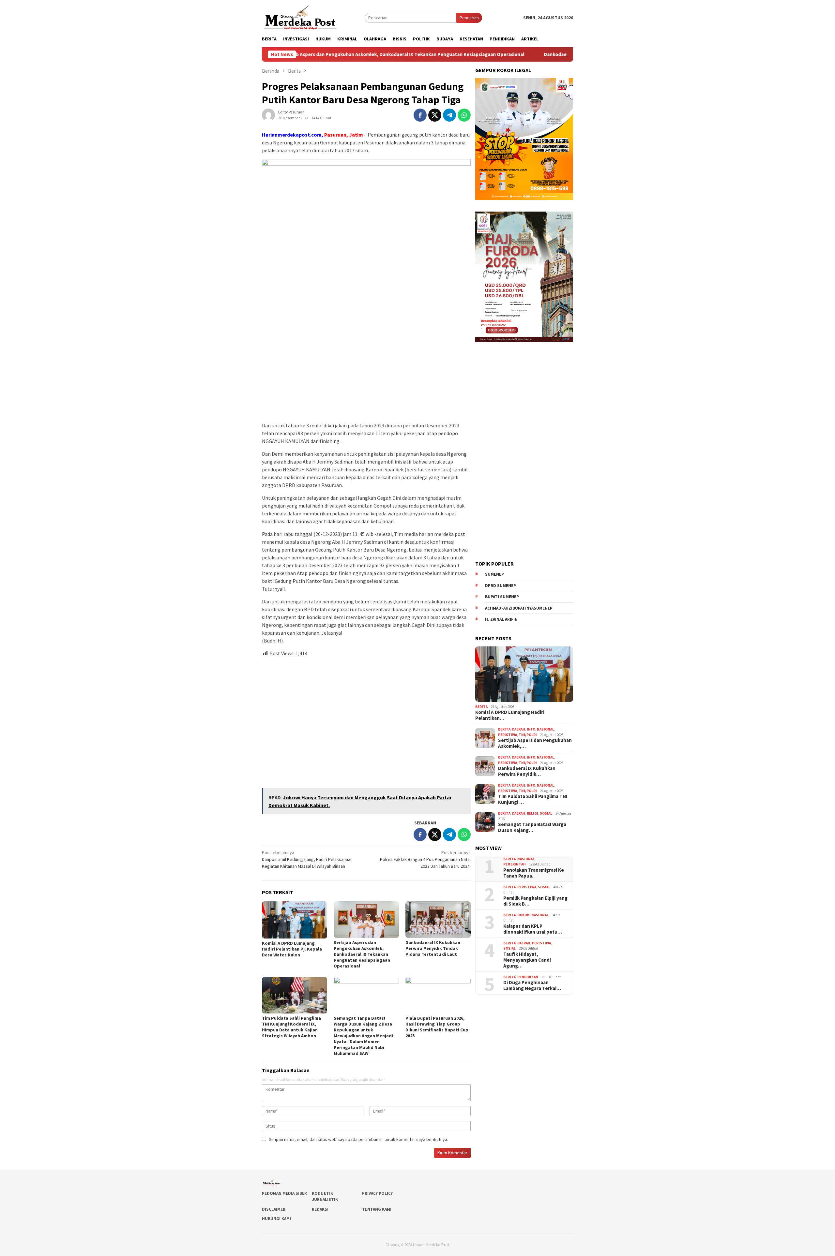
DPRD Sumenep (500, 585)
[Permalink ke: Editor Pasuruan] (268, 114)
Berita (481, 706)
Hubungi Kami (276, 1218)
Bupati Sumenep (502, 596)
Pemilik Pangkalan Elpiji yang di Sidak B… (535, 901)
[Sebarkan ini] (420, 115)
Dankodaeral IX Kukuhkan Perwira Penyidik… (526, 771)
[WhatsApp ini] (464, 115)
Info (531, 729)
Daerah (518, 729)
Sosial (546, 813)
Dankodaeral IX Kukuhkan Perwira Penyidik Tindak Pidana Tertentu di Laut (432, 948)
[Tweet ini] (434, 115)
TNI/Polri (528, 734)
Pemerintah (514, 864)
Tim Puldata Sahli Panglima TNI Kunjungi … (532, 799)
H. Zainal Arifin (501, 619)
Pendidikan (527, 977)
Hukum (523, 915)
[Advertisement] (366, 719)
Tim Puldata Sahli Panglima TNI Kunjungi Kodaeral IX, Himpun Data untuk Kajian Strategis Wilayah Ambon (291, 1027)
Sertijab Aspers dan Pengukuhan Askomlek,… (535, 743)
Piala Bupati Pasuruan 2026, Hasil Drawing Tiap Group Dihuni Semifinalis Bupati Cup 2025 (436, 1027)
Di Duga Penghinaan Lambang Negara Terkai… (532, 985)
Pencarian (469, 18)
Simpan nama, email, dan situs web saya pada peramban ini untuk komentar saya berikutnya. (358, 1139)
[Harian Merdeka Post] (300, 17)
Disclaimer (273, 1209)
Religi (532, 813)
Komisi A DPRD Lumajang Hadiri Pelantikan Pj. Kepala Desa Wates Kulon (292, 949)
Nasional (545, 729)
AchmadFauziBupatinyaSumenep (519, 608)
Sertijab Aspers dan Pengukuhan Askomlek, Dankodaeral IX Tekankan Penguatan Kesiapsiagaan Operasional (351, 54)
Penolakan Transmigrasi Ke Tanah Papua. (533, 873)
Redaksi (320, 1209)
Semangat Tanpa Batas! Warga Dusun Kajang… (532, 827)
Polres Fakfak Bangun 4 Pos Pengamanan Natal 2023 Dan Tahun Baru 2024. (425, 859)
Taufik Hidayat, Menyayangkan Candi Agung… (527, 960)
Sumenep (494, 574)
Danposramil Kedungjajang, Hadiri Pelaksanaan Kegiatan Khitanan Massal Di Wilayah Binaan (307, 859)
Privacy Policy (377, 1193)
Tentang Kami (376, 1209)
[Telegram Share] (449, 115)
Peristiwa (507, 734)
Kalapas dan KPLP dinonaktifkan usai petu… (532, 929)
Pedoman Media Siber (284, 1193)
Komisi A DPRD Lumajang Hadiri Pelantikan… (509, 715)
